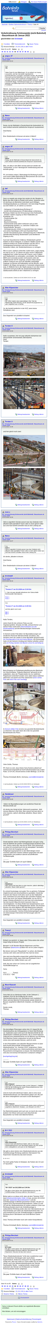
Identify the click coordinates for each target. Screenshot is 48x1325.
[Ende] (34, 52)
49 (28, 51)
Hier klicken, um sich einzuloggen (14, 1311)
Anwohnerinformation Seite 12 (17, 1198)
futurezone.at (16, 947)
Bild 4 (7, 614)
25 (16, 46)
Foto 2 (7, 598)
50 (19, 46)
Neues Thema (33, 44)
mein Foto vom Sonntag (18, 679)
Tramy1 (8, 930)
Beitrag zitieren (39, 108)
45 (17, 51)
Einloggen (24, 2)
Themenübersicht (19, 44)
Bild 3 (7, 612)
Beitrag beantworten (24, 108)
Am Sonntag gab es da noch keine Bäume (18, 639)
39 (2, 51)
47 (23, 51)
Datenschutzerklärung (23, 1319)
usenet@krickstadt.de (36, 777)
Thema (30, 24)
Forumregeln (36, 1319)
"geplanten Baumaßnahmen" (20, 1200)
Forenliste (7, 44)
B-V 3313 (8, 1130)
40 (5, 51)
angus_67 (9, 56)
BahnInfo (40, 1322)
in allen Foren (28, 46)
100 (22, 46)
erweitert (43, 30)
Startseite (5, 24)
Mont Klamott (10, 985)
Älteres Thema (22, 1294)
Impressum (11, 1319)
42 (10, 51)
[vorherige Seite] (22, 49)
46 (20, 51)
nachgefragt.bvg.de (10, 1056)
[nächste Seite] (31, 52)
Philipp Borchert (11, 832)
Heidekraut (9, 794)
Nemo (7, 115)
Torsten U (9, 326)
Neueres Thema (9, 1294)
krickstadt (18, 39)
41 (7, 51)
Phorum (14, 1322)
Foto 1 (7, 597)
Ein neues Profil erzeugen (39, 2)
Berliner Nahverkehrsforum (17, 24)
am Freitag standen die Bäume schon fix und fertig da (24, 643)
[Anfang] (19, 49)
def (6, 189)
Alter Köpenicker (11, 288)
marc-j (7, 512)
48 (25, 51)
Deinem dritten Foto (12, 729)
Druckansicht (25, 1297)
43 (12, 51)
